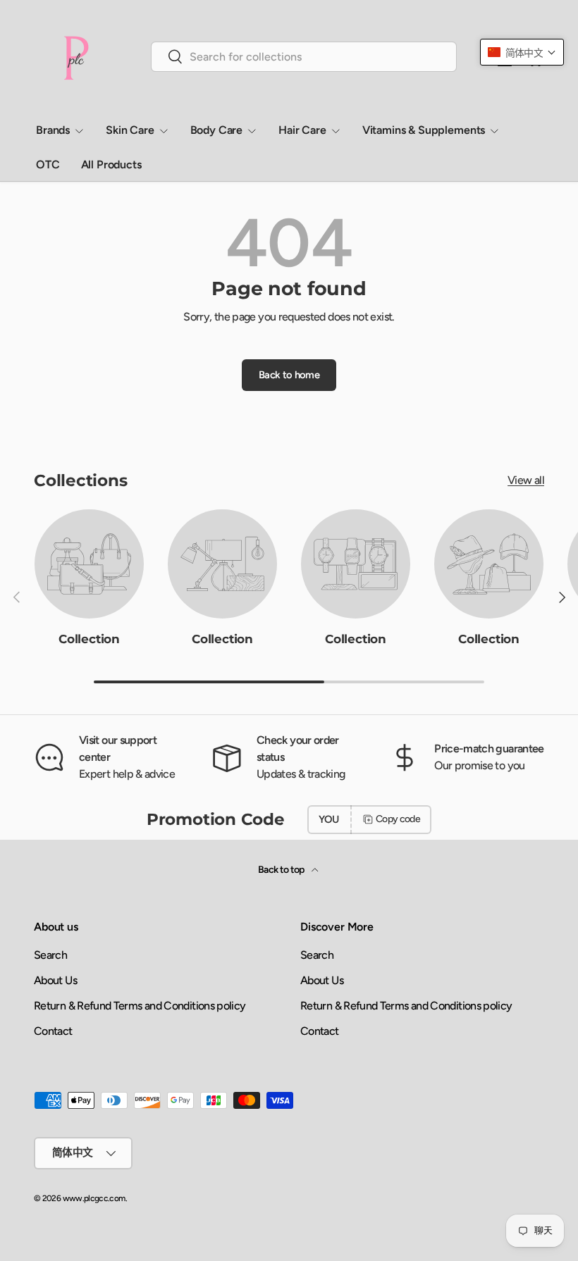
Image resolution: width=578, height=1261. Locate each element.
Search (50, 955)
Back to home (289, 374)
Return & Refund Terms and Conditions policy (139, 1005)
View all (526, 480)
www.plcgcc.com (94, 1198)
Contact (53, 1031)
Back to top (282, 870)
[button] (522, 52)
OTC (48, 164)
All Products (111, 164)
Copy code (398, 819)
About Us (55, 980)
